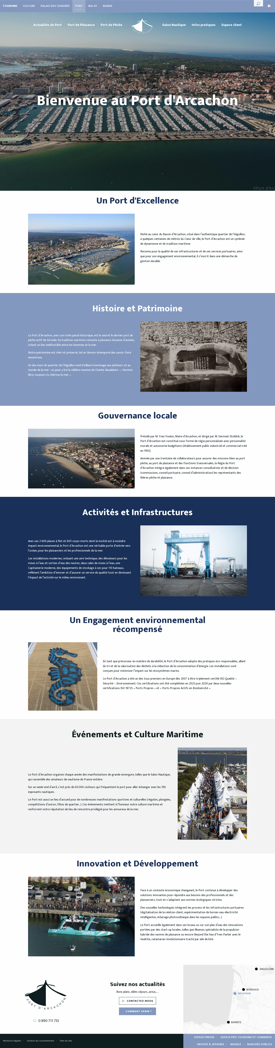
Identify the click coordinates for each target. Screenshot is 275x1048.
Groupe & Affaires (210, 1044)
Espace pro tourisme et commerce (246, 1037)
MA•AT (92, 6)
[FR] (269, 6)
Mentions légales (12, 1041)
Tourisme (10, 6)
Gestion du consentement (40, 1041)
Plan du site (66, 1041)
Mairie (107, 6)
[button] (258, 3)
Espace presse (204, 1037)
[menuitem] (47, 25)
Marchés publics (259, 1044)
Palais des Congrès (55, 6)
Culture (29, 6)
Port (79, 6)
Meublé (235, 1044)
